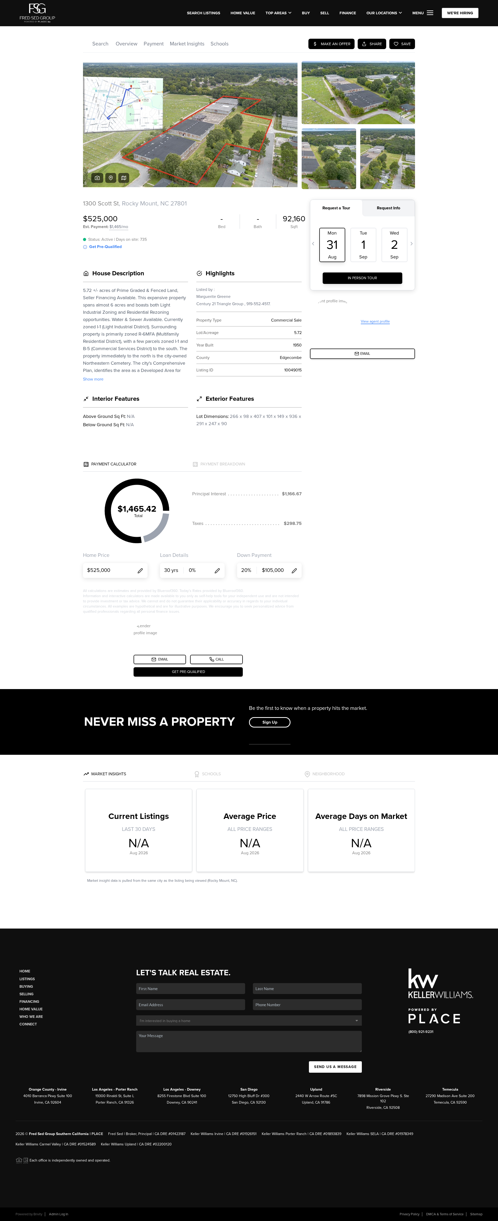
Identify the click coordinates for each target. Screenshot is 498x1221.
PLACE (97, 1134)
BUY (306, 13)
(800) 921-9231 (421, 1032)
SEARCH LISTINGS (203, 13)
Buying (26, 986)
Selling (26, 994)
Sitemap (476, 1214)
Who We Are (31, 1017)
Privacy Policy (409, 1214)
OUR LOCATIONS (381, 13)
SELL (324, 13)
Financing (29, 1001)
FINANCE (348, 13)
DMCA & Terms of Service (445, 1214)
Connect (28, 1024)
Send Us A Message (335, 1067)
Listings (27, 979)
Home (24, 971)
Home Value (243, 13)
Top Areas (276, 13)
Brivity (37, 1214)
